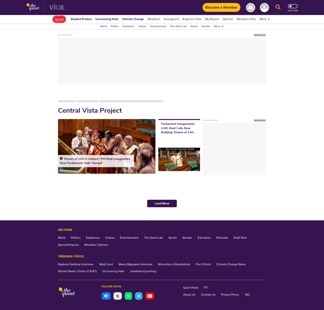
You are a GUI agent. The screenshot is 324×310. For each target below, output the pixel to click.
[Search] (278, 7)
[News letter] (250, 7)
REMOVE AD (259, 35)
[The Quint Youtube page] (149, 296)
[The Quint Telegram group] (138, 296)
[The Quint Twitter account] (117, 296)
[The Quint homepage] (33, 7)
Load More (162, 203)
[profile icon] (264, 7)
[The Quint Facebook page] (106, 296)
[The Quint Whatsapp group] (128, 296)
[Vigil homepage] (57, 7)
